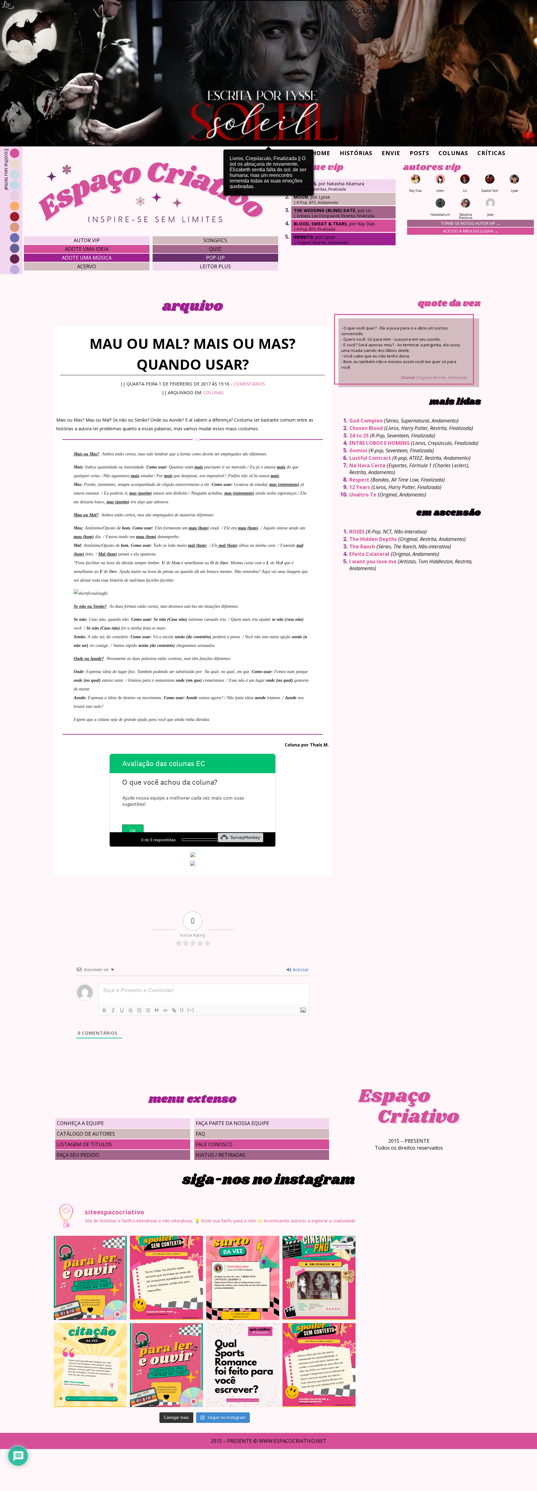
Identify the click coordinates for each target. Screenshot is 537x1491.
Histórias (356, 153)
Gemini (358, 450)
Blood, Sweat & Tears (320, 224)
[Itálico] (113, 1010)
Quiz (215, 249)
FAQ (200, 1133)
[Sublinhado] (121, 1010)
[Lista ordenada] (139, 1010)
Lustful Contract (370, 458)
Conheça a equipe (80, 1123)
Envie (391, 153)
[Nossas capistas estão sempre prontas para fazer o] (319, 1278)
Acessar (300, 969)
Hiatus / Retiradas (220, 1155)
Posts (419, 153)
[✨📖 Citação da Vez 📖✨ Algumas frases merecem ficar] (90, 1365)
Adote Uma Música (87, 257)
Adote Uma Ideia (86, 249)
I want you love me (373, 561)
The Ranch (362, 546)
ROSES (357, 531)
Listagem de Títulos (84, 1144)
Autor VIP (87, 240)
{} (182, 1010)
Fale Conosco (214, 1144)
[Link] (174, 1010)
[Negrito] (104, 1010)
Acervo (86, 266)
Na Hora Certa (367, 465)
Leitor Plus (215, 266)
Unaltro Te (362, 494)
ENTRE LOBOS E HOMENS (379, 443)
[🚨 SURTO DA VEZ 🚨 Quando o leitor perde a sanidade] (242, 1278)
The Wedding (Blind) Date (324, 210)
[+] (190, 1010)
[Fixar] (130, 1010)
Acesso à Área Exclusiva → (470, 231)
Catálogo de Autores (86, 1133)
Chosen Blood (366, 428)
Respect (359, 479)
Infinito (303, 237)
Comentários (249, 384)
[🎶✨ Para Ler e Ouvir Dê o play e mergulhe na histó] (90, 1278)
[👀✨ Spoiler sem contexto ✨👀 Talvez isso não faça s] (166, 1278)
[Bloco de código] (165, 1010)
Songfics (215, 240)
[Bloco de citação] (156, 1010)
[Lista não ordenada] (148, 1010)
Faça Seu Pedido (78, 1155)
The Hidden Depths (373, 539)
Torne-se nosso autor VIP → (470, 223)
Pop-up (215, 257)
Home (321, 153)
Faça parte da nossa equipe (232, 1123)
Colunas (453, 153)
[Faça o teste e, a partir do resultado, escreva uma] (242, 1365)
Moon (301, 197)
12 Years (359, 487)
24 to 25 (359, 435)
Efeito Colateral (369, 554)
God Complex (366, 420)
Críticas (491, 153)
